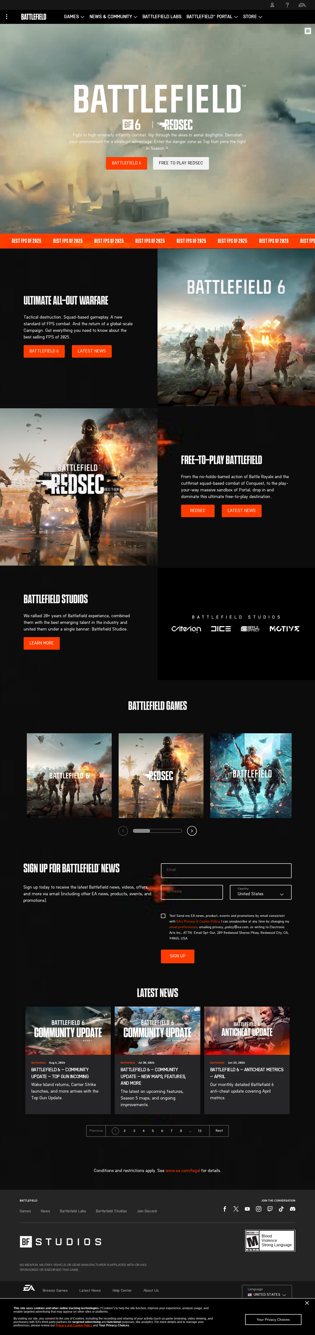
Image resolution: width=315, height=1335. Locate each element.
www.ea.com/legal (182, 1171)
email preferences (183, 927)
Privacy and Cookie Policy (74, 1325)
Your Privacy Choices (273, 1319)
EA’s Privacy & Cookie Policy (198, 921)
